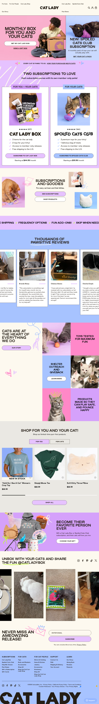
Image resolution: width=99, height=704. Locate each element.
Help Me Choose (7, 664)
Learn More (56, 378)
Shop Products (50, 199)
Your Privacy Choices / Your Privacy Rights (65, 686)
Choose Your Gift (67, 541)
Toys (19, 660)
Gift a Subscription (8, 669)
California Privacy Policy (60, 684)
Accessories (22, 664)
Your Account (54, 667)
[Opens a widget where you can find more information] (90, 700)
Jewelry (36, 664)
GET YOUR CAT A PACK (82, 56)
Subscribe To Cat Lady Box (25, 156)
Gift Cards (5, 671)
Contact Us (54, 660)
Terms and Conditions (74, 684)
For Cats (60, 441)
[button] (89, 8)
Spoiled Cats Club (8, 662)
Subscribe (69, 639)
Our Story (16, 348)
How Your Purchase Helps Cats (61, 63)
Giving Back (70, 662)
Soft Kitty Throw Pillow (77, 483)
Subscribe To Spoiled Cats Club (73, 156)
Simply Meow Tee (42, 483)
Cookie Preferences (45, 686)
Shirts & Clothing (40, 660)
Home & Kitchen (39, 662)
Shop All (49, 502)
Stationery (37, 669)
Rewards (69, 667)
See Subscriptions (50, 194)
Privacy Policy (81, 644)
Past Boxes (5, 667)
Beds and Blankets (24, 662)
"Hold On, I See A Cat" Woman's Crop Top (16, 484)
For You (39, 441)
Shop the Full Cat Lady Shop (24, 670)
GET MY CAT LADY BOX (20, 43)
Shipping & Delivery (56, 664)
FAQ (51, 662)
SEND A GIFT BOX (20, 48)
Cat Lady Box (6, 660)
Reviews (69, 664)
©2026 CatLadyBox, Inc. (35, 684)
